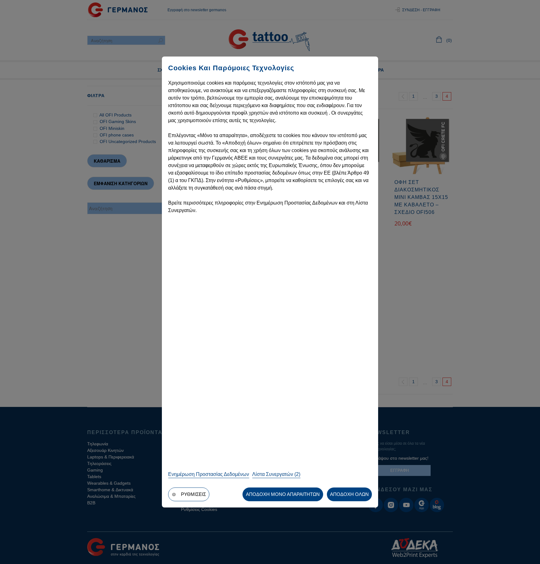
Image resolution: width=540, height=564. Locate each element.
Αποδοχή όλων (349, 494)
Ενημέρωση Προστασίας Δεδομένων (208, 474)
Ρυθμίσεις (193, 494)
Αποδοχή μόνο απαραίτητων (283, 494)
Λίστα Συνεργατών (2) (276, 474)
